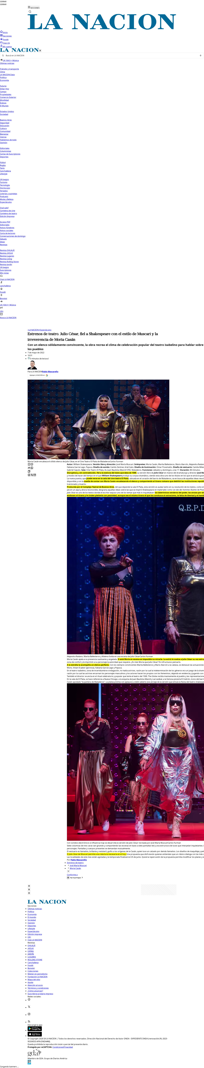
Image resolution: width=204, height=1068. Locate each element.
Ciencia (3, 137)
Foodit (5, 39)
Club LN (6, 43)
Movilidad (4, 100)
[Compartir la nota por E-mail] (34, 475)
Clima (2, 71)
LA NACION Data (7, 74)
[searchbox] (101, 55)
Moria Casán (75, 868)
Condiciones (58, 1047)
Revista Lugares (7, 256)
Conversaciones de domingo (13, 236)
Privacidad (68, 1047)
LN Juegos (4, 179)
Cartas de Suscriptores (10, 154)
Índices (3, 103)
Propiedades (5, 94)
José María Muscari (78, 865)
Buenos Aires (6, 120)
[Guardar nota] (29, 464)
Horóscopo (5, 188)
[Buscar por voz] (200, 55)
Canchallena (5, 171)
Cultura (3, 128)
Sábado (3, 239)
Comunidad (5, 131)
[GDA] (34, 1055)
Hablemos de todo (8, 140)
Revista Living (6, 259)
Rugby (3, 165)
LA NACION (33, 330)
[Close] (29, 886)
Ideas (2, 242)
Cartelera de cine (7, 210)
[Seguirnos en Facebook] (29, 1000)
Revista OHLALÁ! (7, 250)
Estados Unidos (7, 111)
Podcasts (4, 196)
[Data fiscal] (29, 1063)
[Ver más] (68, 871)
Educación (4, 125)
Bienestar (4, 134)
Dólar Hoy (4, 88)
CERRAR (3, 1)
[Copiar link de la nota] (29, 471)
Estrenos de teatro (75, 862)
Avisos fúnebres (7, 227)
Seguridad (4, 123)
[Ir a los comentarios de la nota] (31, 464)
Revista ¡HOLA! (6, 253)
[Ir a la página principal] (102, 29)
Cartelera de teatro (8, 213)
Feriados (4, 191)
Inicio (5, 32)
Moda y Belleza (6, 199)
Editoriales (4, 148)
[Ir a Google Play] (35, 1030)
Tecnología (5, 185)
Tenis (2, 168)
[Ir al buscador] (30, 11)
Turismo (3, 182)
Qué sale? (4, 208)
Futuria (3, 86)
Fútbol (3, 162)
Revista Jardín (6, 264)
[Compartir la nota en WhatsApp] (31, 468)
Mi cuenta (7, 46)
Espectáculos (45, 330)
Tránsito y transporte (9, 69)
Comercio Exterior (8, 97)
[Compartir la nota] (29, 468)
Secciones (7, 36)
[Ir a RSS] (29, 1022)
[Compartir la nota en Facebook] (29, 475)
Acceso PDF (5, 222)
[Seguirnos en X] (29, 1007)
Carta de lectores (7, 233)
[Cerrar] (40, 50)
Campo (3, 91)
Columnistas (5, 151)
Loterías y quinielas (8, 193)
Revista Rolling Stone (9, 261)
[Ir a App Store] (35, 1035)
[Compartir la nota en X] (31, 475)
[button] (102, 183)
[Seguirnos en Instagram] (29, 1014)
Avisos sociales (6, 230)
